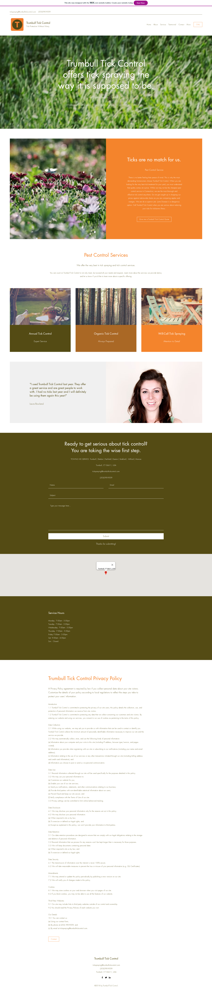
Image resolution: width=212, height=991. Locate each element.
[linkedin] (109, 977)
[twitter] (106, 977)
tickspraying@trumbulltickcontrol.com (23, 12)
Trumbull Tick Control (38, 23)
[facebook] (102, 977)
